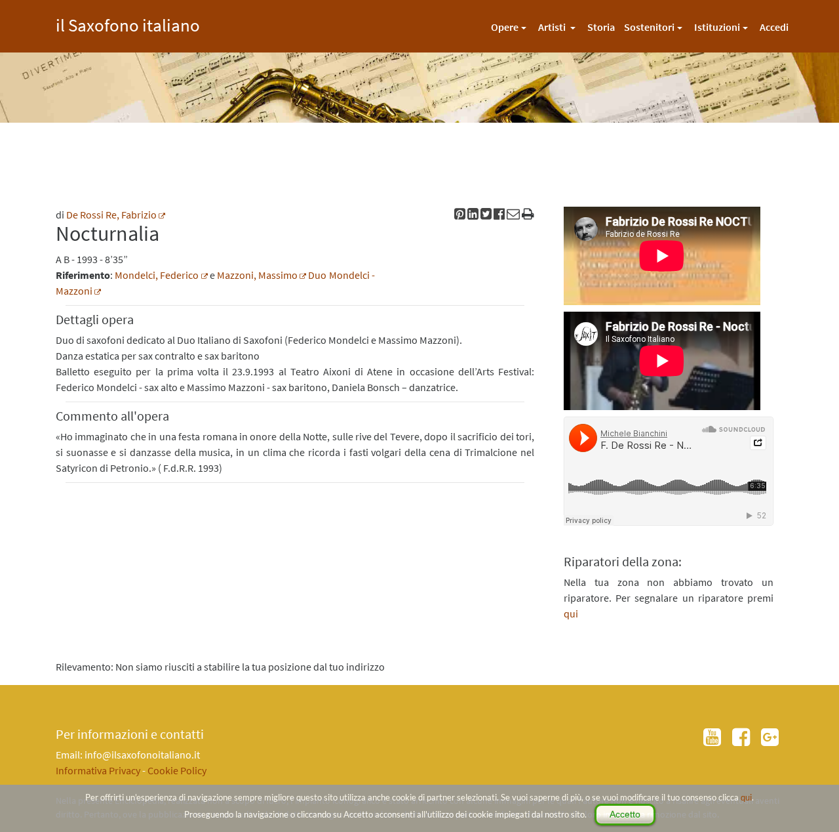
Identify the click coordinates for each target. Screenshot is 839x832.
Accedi (774, 26)
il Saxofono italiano (128, 23)
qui (746, 797)
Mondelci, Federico (157, 274)
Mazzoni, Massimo (257, 274)
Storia (601, 26)
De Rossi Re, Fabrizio (111, 214)
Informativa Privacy (98, 770)
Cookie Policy (176, 770)
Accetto (625, 814)
